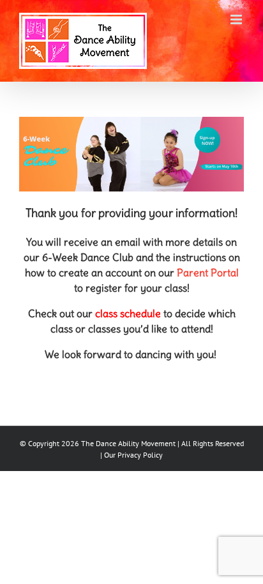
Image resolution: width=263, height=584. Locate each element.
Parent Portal (208, 272)
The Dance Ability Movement (127, 443)
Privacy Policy (140, 455)
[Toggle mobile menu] (237, 19)
